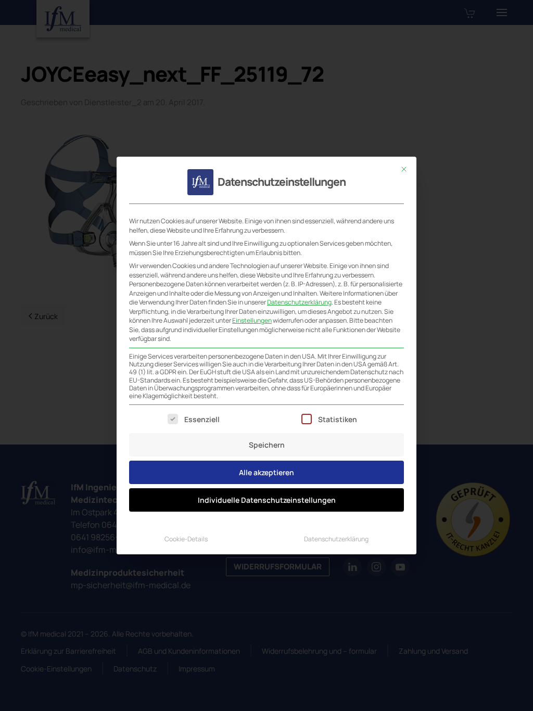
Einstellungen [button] (252, 320)
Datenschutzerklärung (299, 302)
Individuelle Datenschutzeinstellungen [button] (267, 500)
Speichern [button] (267, 445)
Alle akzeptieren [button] (266, 472)
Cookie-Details (186, 539)
